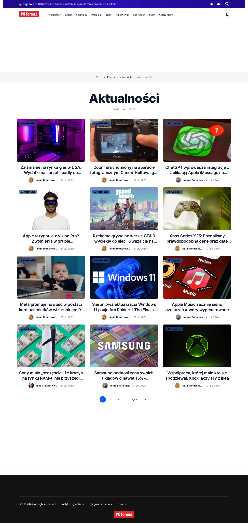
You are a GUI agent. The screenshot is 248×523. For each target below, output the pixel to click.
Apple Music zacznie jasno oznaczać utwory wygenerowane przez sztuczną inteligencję (197, 307)
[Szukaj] (227, 4)
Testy (108, 14)
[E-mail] (218, 4)
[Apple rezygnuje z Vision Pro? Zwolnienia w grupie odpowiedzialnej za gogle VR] (51, 208)
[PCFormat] (124, 514)
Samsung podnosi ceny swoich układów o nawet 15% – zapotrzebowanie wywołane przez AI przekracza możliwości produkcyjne (124, 375)
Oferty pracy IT (167, 14)
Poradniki (96, 14)
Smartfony (81, 14)
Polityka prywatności (73, 504)
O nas (122, 504)
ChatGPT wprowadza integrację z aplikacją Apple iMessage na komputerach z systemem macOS (197, 170)
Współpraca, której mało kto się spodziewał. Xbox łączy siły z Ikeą (197, 375)
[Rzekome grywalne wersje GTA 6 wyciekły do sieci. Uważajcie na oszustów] (124, 208)
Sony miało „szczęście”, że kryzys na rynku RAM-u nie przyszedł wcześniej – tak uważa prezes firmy (50, 375)
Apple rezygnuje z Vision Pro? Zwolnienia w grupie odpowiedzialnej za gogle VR (51, 238)
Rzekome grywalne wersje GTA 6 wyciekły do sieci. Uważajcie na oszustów (124, 238)
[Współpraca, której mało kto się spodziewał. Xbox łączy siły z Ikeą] (197, 346)
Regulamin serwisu (102, 504)
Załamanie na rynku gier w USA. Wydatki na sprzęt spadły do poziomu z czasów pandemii (51, 170)
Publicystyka (122, 14)
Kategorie (126, 77)
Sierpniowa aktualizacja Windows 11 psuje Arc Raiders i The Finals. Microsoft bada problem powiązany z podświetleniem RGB (124, 307)
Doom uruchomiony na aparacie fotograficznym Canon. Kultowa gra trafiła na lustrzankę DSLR (124, 170)
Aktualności (54, 14)
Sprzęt (68, 14)
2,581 (135, 399)
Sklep (152, 14)
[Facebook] (211, 4)
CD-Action (139, 14)
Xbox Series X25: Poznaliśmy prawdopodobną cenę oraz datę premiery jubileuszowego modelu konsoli (197, 238)
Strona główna (105, 77)
